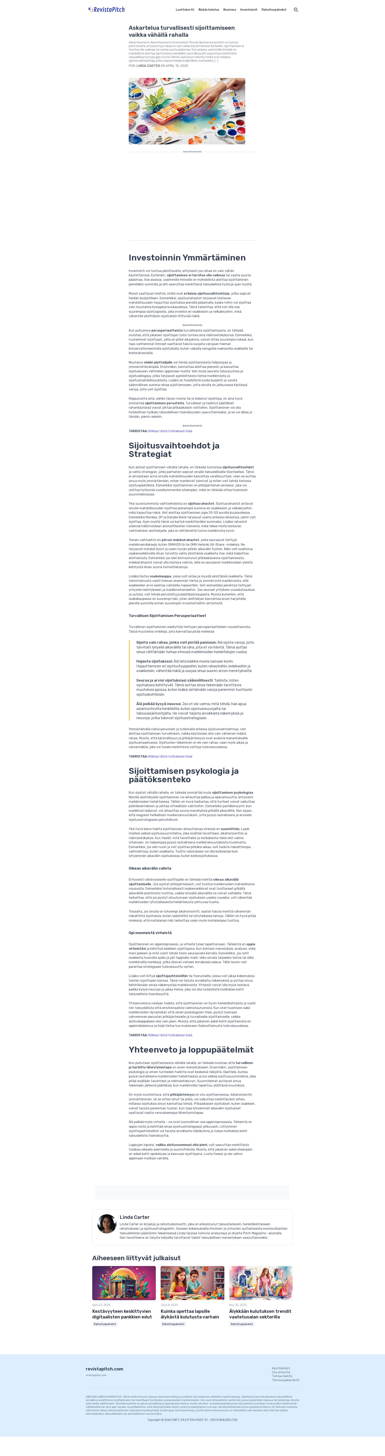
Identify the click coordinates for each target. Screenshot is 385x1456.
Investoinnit (248, 9)
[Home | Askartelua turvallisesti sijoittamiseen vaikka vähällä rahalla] (111, 9)
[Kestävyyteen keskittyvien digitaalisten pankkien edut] (124, 1299)
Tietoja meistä (282, 1376)
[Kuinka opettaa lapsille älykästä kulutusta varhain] (192, 1299)
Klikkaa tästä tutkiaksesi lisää (170, 431)
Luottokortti (185, 9)
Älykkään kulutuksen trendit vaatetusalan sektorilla (260, 1314)
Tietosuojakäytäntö (285, 1380)
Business (229, 9)
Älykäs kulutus (209, 9)
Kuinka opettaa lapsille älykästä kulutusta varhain (190, 1314)
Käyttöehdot (281, 1368)
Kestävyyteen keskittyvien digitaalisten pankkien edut (122, 1314)
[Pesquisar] (296, 9)
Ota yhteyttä (281, 1372)
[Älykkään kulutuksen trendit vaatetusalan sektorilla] (261, 1299)
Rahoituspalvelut (274, 9)
